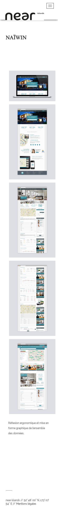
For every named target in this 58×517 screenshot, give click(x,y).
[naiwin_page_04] (32, 377)
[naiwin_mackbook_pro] (32, 87)
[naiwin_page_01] (32, 143)
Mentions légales (26, 503)
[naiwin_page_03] (32, 299)
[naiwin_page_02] (32, 221)
